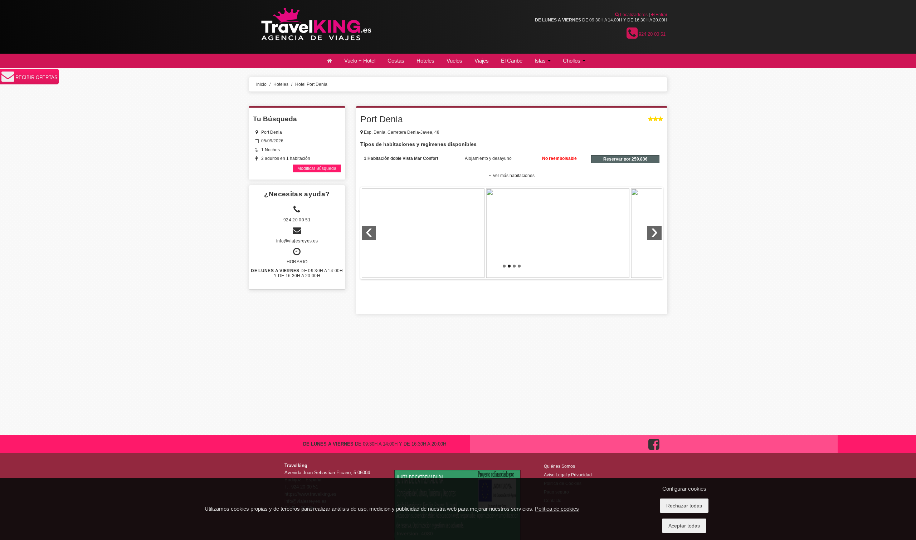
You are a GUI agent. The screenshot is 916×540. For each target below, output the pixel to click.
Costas (396, 61)
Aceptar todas (684, 526)
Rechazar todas (684, 506)
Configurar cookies (684, 489)
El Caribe (511, 61)
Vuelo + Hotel (359, 61)
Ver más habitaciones (513, 175)
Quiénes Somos (559, 466)
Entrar (660, 14)
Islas (541, 61)
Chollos (572, 61)
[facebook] (653, 451)
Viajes (481, 61)
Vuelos (454, 61)
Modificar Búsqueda (316, 168)
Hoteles (425, 61)
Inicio (261, 84)
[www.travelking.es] (315, 26)
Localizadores (633, 14)
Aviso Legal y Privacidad (568, 474)
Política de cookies (557, 509)
